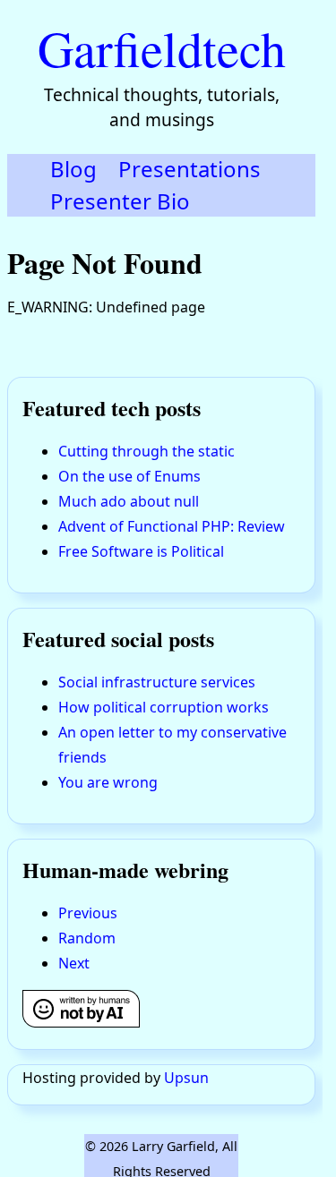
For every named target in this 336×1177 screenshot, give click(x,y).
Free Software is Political (141, 551)
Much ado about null (128, 501)
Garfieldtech (162, 47)
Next (74, 963)
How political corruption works (163, 707)
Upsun (186, 1077)
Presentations (189, 168)
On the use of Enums (129, 476)
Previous (87, 913)
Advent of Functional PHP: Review (171, 526)
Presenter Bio (120, 201)
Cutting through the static (146, 451)
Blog (73, 168)
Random (87, 938)
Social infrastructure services (156, 682)
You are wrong (108, 782)
